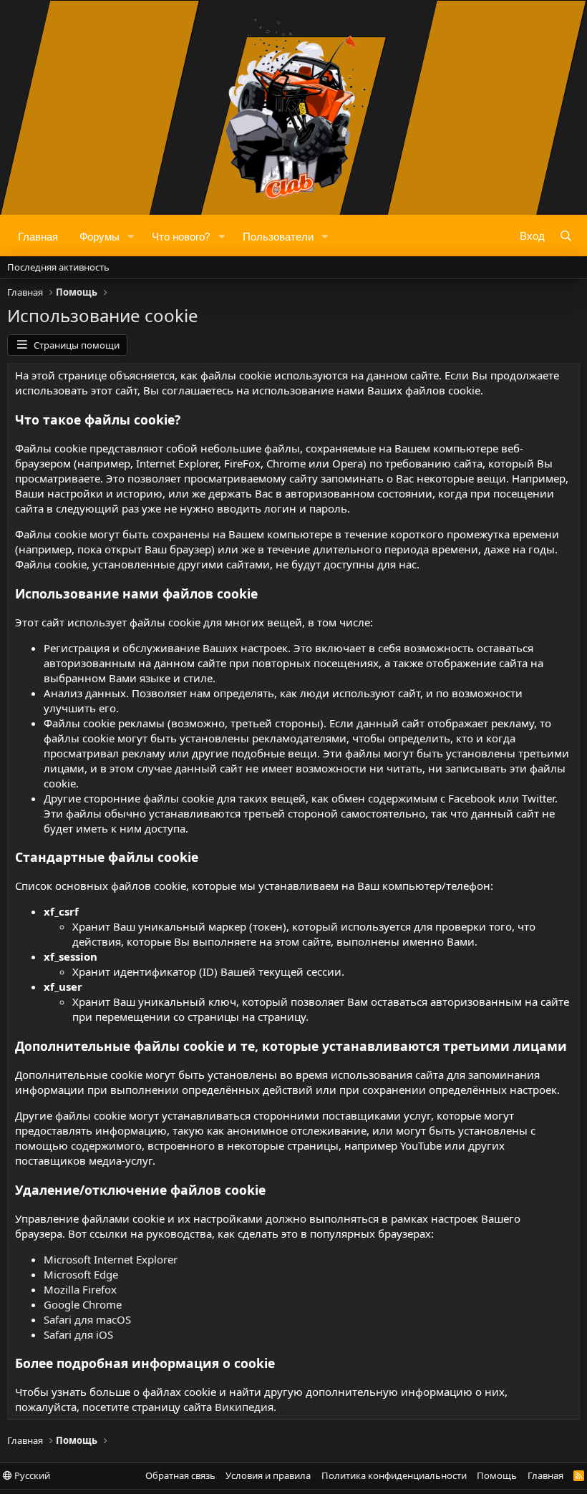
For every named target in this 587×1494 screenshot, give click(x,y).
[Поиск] (566, 235)
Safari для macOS (87, 1319)
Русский (31, 1475)
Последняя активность (58, 267)
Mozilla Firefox (80, 1289)
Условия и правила (268, 1475)
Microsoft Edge (81, 1274)
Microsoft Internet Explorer (111, 1259)
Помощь (497, 1475)
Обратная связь (180, 1475)
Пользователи (278, 235)
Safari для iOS (78, 1334)
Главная (38, 235)
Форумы (99, 235)
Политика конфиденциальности (394, 1475)
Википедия (244, 1407)
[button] (131, 235)
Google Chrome (83, 1304)
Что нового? (181, 235)
